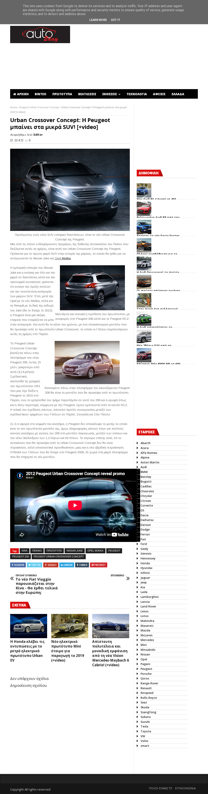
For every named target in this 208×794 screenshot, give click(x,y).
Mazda (145, 630)
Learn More (98, 20)
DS (142, 510)
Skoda (145, 707)
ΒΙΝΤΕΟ (40, 94)
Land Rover (148, 606)
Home (14, 107)
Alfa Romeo (149, 453)
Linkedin (68, 565)
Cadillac (146, 486)
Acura (145, 448)
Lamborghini (150, 597)
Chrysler (146, 496)
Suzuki (145, 722)
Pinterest (100, 565)
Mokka (66, 258)
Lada (144, 592)
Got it (115, 20)
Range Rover (149, 683)
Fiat (143, 539)
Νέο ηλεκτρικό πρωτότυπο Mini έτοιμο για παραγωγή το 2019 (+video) (67, 651)
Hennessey (148, 558)
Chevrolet (147, 491)
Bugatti (146, 481)
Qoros (145, 678)
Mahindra (147, 621)
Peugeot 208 (20, 556)
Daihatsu (147, 520)
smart (145, 746)
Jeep (144, 582)
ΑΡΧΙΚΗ (23, 94)
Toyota (146, 731)
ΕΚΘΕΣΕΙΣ (110, 94)
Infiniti (145, 573)
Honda (145, 563)
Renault (146, 688)
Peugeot (114, 550)
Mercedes (147, 640)
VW (143, 736)
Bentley (146, 477)
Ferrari (145, 534)
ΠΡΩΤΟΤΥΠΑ (62, 94)
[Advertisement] (84, 756)
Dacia (144, 515)
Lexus (144, 611)
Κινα (24, 550)
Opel (144, 659)
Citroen (146, 501)
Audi (144, 467)
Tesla (144, 726)
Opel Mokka (95, 550)
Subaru (146, 717)
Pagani (145, 664)
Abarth (146, 443)
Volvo (144, 741)
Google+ (52, 565)
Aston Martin (150, 462)
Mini (144, 645)
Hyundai (146, 568)
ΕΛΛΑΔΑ (178, 94)
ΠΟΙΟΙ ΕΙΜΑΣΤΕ (160, 788)
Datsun (146, 525)
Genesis (146, 553)
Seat (144, 702)
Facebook (19, 565)
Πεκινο (37, 550)
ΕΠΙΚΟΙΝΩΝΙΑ (185, 788)
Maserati (147, 626)
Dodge (145, 529)
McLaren (147, 635)
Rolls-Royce (149, 698)
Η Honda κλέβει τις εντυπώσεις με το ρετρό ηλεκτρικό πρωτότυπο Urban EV (27, 651)
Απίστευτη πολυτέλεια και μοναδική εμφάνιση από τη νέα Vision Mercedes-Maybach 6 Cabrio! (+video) (110, 653)
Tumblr (83, 565)
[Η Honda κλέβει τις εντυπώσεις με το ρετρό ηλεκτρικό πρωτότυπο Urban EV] (28, 626)
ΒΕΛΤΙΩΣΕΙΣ (87, 94)
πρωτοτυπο (54, 550)
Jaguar (145, 578)
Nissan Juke (75, 550)
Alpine (145, 457)
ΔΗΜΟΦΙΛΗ (148, 173)
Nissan (145, 654)
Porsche (146, 674)
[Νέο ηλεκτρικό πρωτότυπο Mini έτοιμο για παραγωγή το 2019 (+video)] (69, 626)
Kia (143, 587)
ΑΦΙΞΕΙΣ (159, 94)
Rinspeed (147, 693)
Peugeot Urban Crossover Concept (39, 107)
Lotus (144, 616)
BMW (144, 472)
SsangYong (148, 712)
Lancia (145, 602)
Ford (144, 544)
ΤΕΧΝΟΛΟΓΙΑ (137, 94)
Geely (144, 549)
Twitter (36, 565)
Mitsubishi (148, 650)
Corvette (147, 505)
